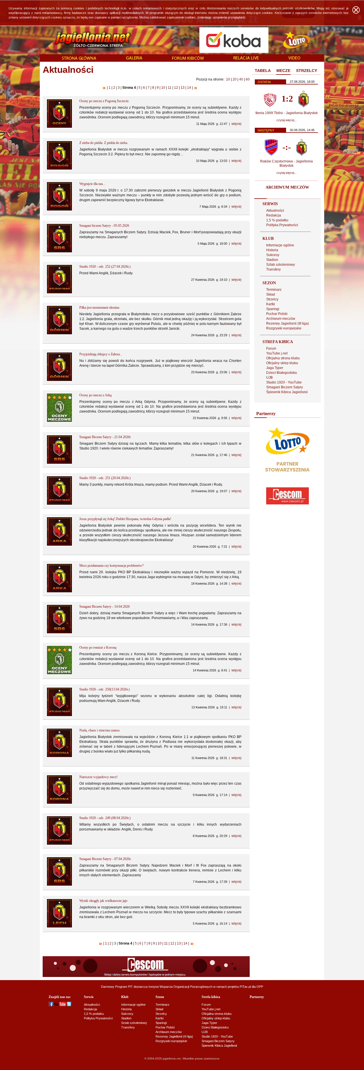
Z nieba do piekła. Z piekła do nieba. (103, 143)
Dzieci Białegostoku (281, 373)
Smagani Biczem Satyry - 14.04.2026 (104, 607)
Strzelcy (272, 299)
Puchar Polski (277, 314)
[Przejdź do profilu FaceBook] (51, 1005)
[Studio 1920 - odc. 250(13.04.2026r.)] (59, 716)
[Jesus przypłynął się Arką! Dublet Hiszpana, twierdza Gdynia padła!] (59, 545)
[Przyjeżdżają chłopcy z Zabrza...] (59, 380)
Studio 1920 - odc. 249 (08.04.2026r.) (105, 818)
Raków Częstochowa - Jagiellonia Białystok (286, 163)
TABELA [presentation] (263, 70)
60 (248, 79)
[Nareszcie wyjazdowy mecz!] (59, 803)
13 (182, 88)
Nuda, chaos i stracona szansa (99, 730)
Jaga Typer (274, 368)
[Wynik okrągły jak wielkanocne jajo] (59, 927)
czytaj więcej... (286, 120)
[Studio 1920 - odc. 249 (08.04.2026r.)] (59, 844)
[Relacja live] (246, 58)
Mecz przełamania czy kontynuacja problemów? (111, 566)
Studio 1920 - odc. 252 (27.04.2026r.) (105, 267)
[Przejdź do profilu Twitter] (69, 1005)
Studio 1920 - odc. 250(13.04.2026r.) (104, 689)
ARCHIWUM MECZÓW (287, 187)
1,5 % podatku (277, 220)
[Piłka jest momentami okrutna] (59, 334)
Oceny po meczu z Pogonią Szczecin (104, 101)
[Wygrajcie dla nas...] (59, 210)
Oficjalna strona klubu (283, 358)
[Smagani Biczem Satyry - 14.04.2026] (59, 633)
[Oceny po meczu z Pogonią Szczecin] (59, 127)
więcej (236, 124)
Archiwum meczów (280, 319)
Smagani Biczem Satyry (284, 387)
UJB (269, 378)
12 (176, 88)
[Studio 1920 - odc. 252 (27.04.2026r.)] (59, 293)
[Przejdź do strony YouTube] (60, 1005)
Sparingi (272, 309)
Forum (271, 349)
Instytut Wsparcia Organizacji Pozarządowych (180, 986)
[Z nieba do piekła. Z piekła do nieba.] (59, 169)
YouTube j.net (277, 353)
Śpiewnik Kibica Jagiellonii (287, 392)
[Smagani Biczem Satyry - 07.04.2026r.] (59, 885)
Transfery (273, 269)
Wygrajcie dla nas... (92, 184)
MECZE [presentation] (283, 70)
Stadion (272, 260)
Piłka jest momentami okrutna (99, 308)
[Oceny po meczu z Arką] (59, 421)
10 (228, 79)
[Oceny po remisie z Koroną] (59, 674)
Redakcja (273, 215)
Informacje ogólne (280, 245)
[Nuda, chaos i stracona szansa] (59, 756)
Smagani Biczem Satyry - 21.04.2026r (105, 437)
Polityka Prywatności (282, 225)
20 (235, 79)
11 (169, 88)
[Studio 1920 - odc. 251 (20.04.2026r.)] (59, 504)
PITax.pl (245, 986)
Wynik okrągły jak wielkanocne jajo (103, 901)
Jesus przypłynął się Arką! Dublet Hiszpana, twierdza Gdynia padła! (125, 519)
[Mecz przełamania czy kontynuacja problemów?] (59, 592)
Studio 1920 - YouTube (284, 382)
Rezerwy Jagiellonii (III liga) (287, 323)
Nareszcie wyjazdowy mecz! (98, 777)
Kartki (270, 304)
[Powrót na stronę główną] (86, 40)
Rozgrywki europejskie (283, 328)
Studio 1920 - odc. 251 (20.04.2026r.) (105, 478)
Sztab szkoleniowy (280, 265)
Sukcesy (272, 255)
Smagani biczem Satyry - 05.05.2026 (104, 226)
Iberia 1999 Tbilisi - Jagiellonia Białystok (286, 113)
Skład (270, 294)
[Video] (294, 58)
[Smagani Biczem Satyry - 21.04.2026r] (59, 463)
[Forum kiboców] (188, 58)
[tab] (263, 70)
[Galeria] (134, 58)
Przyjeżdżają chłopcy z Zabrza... (100, 354)
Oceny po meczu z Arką (95, 395)
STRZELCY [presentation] (306, 70)
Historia (272, 250)
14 (189, 88)
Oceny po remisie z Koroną (97, 648)
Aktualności (275, 211)
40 (241, 79)
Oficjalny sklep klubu (282, 363)
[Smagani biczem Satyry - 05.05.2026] (59, 252)
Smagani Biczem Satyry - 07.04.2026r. (105, 859)
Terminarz (274, 290)
